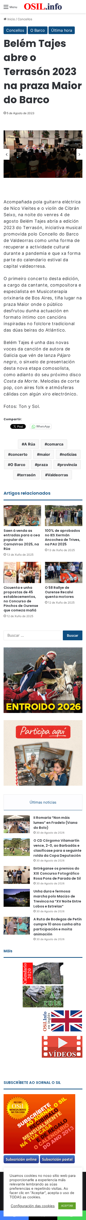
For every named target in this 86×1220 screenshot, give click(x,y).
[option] (43, 154)
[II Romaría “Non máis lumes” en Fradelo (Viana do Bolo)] (17, 824)
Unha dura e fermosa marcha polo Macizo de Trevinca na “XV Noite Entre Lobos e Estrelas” (57, 899)
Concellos (25, 19)
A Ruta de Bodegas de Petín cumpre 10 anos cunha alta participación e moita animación (57, 927)
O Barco (37, 30)
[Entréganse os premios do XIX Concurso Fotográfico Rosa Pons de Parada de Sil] (17, 875)
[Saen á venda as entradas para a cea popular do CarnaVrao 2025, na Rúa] (22, 515)
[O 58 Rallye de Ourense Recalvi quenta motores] (63, 572)
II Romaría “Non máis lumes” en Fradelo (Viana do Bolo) (55, 822)
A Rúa (29, 444)
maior (44, 454)
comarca (55, 444)
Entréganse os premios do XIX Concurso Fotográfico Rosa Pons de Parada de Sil (57, 873)
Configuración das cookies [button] (33, 1206)
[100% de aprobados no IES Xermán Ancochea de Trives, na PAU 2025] (63, 515)
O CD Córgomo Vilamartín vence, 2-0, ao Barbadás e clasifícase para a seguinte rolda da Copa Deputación (57, 848)
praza (42, 464)
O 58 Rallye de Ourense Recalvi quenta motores (59, 592)
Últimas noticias (43, 802)
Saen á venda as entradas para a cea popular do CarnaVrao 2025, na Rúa (22, 539)
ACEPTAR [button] (67, 1205)
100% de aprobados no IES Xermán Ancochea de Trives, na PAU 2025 (62, 537)
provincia (68, 464)
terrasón (27, 474)
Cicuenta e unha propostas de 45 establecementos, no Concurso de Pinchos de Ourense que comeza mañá (21, 599)
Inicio (10, 19)
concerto (19, 454)
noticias (69, 454)
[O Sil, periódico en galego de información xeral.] (43, 6)
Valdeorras (58, 474)
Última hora (61, 30)
